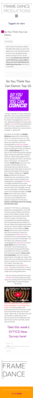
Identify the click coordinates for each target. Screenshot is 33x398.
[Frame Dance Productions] (16, 7)
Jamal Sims (26, 120)
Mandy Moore (20, 234)
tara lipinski (12, 348)
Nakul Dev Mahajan (22, 144)
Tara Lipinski (14, 124)
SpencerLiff (20, 243)
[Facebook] (12, 394)
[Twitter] (17, 394)
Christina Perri (10, 277)
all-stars (12, 346)
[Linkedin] (15, 394)
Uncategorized (8, 41)
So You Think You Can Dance (15, 33)
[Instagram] (14, 394)
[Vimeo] (19, 394)
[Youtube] (21, 394)
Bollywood (16, 346)
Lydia (7, 38)
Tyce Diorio (26, 181)
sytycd (8, 348)
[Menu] (16, 16)
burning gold (22, 346)
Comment (8, 350)
